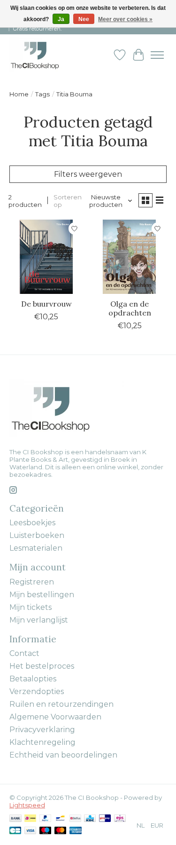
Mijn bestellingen (41, 594)
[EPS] (120, 818)
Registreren (31, 581)
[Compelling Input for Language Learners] (44, 54)
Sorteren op (68, 200)
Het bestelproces (41, 666)
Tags (42, 94)
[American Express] (75, 831)
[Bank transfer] (15, 818)
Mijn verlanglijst (38, 620)
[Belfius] (75, 818)
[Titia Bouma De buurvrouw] (46, 256)
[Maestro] (45, 831)
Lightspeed (27, 805)
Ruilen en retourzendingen (61, 704)
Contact (24, 653)
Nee (83, 19)
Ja (61, 19)
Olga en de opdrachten (129, 308)
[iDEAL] (30, 818)
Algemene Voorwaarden (55, 716)
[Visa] (30, 831)
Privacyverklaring (42, 729)
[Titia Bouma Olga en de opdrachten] (129, 256)
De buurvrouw (46, 303)
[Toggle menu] (157, 55)
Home (19, 94)
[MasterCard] (60, 831)
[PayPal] (45, 818)
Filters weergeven (88, 174)
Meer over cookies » (125, 19)
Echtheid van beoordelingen (63, 754)
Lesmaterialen (35, 548)
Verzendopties (36, 691)
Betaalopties (32, 678)
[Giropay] (105, 818)
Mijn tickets (30, 607)
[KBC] (90, 818)
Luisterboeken (36, 535)
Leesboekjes (32, 522)
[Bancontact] (60, 818)
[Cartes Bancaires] (15, 831)
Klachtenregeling (42, 742)
